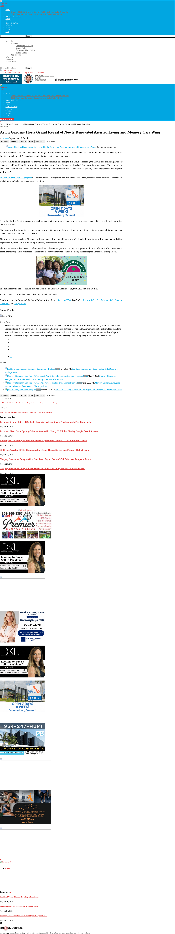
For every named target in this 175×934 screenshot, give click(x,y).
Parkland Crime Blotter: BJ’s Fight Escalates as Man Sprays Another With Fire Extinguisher (46, 422)
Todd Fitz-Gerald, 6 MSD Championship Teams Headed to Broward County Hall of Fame (44, 450)
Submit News (11, 61)
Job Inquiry (16, 55)
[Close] (0, 122)
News (8, 19)
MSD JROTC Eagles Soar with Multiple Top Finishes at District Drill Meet (88, 390)
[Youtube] (10, 65)
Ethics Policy (21, 48)
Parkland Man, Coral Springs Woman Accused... (20, 906)
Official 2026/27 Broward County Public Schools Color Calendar (40, 12)
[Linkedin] (5, 65)
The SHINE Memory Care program (16, 178)
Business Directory (13, 16)
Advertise (9, 57)
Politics (8, 27)
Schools (9, 25)
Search (28, 36)
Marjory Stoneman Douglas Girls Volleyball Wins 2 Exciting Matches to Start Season (42, 468)
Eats (7, 32)
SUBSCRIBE (8, 119)
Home (8, 10)
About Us (9, 41)
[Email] (12, 65)
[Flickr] (7, 65)
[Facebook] (1, 65)
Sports (8, 29)
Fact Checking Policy (25, 50)
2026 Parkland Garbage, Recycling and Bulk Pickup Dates (37, 14)
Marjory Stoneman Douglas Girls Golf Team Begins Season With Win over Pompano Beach (45, 459)
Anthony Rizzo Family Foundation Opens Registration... (23, 916)
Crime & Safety (12, 23)
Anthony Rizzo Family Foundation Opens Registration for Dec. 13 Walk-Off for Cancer (43, 440)
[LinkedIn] (11, 356)
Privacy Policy (22, 52)
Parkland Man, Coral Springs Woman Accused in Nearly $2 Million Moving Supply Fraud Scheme (49, 431)
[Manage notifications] (6, 928)
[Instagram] (3, 65)
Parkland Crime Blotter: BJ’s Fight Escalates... (19, 897)
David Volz (5, 138)
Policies (14, 43)
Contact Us (10, 59)
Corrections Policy (24, 46)
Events (8, 21)
